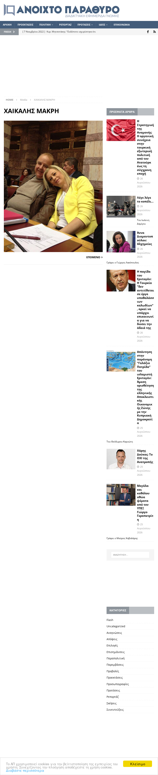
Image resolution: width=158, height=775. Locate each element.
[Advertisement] (79, 68)
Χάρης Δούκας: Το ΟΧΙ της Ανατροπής (145, 456)
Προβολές (113, 671)
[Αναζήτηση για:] (130, 555)
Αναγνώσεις (114, 633)
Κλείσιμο (137, 763)
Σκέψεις (112, 703)
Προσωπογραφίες (118, 684)
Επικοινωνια (122, 24)
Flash (110, 620)
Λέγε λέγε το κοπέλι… (145, 199)
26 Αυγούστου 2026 (143, 182)
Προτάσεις (113, 690)
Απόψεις (112, 639)
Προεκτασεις (25, 24)
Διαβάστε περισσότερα (25, 770)
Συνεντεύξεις (115, 709)
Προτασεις (83, 24)
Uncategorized (116, 626)
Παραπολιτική (116, 658)
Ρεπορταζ (65, 24)
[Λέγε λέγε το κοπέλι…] (121, 206)
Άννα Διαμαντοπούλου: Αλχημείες (145, 238)
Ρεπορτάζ (113, 697)
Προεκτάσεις (115, 677)
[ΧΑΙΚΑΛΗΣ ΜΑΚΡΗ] (53, 250)
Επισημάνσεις (116, 652)
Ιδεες (102, 24)
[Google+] (154, 31)
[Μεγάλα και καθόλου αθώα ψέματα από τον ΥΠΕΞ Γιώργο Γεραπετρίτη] (121, 495)
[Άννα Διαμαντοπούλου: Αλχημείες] (121, 242)
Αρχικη (7, 24)
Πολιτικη (45, 24)
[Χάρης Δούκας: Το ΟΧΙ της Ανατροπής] (121, 459)
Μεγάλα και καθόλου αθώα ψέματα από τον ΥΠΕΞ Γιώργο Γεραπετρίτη (145, 502)
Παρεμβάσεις (115, 664)
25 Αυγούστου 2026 (143, 432)
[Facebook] (148, 31)
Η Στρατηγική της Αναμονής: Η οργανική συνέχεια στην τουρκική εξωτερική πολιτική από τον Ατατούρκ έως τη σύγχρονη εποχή (145, 147)
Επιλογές (112, 645)
